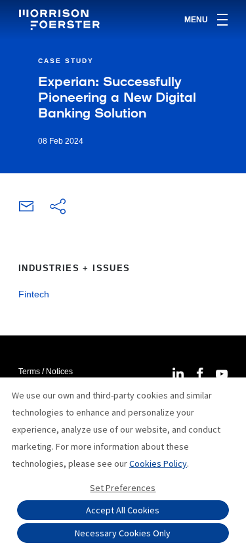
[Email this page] (26, 209)
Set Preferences (122, 488)
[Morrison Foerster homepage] (61, 19)
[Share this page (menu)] (58, 207)
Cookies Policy (158, 463)
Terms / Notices (45, 371)
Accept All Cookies (122, 510)
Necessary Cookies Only (123, 533)
